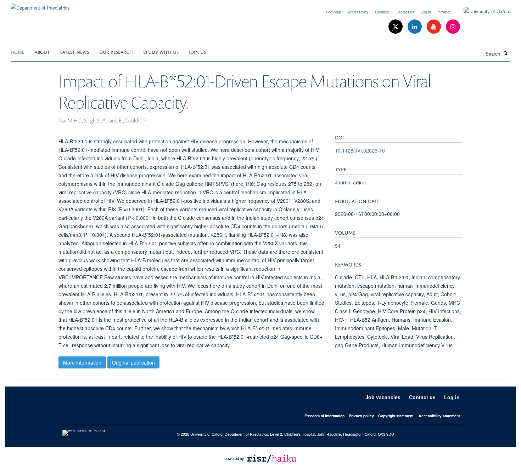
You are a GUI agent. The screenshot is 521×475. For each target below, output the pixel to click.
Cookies (382, 12)
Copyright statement (395, 415)
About (42, 51)
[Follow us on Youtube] (434, 26)
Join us (197, 51)
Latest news (74, 51)
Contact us (405, 12)
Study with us (161, 51)
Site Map (333, 12)
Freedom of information (324, 415)
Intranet (443, 12)
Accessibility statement (439, 415)
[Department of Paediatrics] (40, 5)
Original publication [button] (133, 362)
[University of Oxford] (481, 11)
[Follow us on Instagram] (453, 26)
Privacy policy (361, 415)
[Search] (506, 53)
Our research (116, 51)
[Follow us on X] (396, 26)
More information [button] (82, 362)
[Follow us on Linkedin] (415, 26)
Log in (426, 12)
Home (17, 51)
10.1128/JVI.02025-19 (360, 150)
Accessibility (358, 12)
